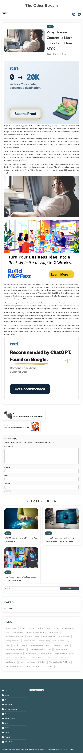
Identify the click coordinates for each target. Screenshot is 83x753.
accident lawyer (11, 628)
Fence (37, 636)
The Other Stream (41, 5)
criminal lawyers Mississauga (63, 628)
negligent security (61, 649)
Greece (8, 645)
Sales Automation (21, 658)
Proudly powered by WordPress (34, 749)
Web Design (9, 742)
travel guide (31, 662)
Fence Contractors (49, 636)
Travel (7, 737)
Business (8, 700)
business (41, 628)
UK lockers (41, 662)
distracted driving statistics (36, 632)
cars (48, 628)
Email (6, 476)
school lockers (52, 658)
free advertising (44, 641)
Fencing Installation (29, 641)
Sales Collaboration (37, 658)
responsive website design (64, 653)
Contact (10, 608)
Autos (7, 695)
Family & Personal (11, 709)
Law (6, 723)
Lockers (57, 645)
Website (7, 483)
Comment (8, 446)
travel (22, 662)
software (63, 658)
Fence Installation (64, 636)
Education (8, 704)
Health (7, 714)
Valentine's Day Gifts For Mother (59, 662)
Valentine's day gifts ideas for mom (18, 666)
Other (7, 728)
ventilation (36, 666)
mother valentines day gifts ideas (40, 649)
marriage (66, 645)
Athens (32, 628)
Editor (64, 54)
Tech (50, 27)
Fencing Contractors (12, 641)
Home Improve (10, 718)
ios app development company (40, 645)
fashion (29, 636)
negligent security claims (14, 653)
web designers (48, 666)
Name (7, 468)
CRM (7, 632)
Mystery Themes (68, 749)
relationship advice (45, 653)
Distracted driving (18, 632)
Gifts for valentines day (61, 641)
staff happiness (11, 662)
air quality (23, 628)
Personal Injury (31, 653)
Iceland (24, 645)
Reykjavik (9, 658)
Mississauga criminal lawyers (15, 649)
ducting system (54, 632)
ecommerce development (14, 636)
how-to (16, 645)
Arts (6, 690)
